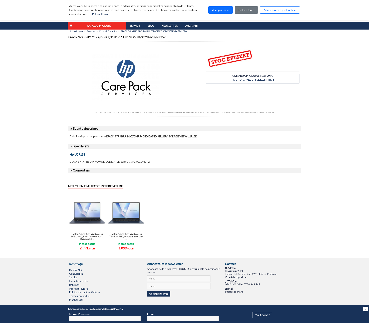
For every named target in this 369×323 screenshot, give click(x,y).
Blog (151, 25)
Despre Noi (75, 270)
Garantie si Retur (78, 281)
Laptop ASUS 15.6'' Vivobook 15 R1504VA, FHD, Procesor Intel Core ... (126, 236)
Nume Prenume (79, 314)
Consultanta (76, 273)
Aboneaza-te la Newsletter (165, 263)
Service (73, 277)
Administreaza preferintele (280, 10)
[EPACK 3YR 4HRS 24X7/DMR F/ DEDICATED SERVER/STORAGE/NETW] (126, 109)
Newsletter (170, 25)
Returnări (74, 284)
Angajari (191, 25)
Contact (230, 263)
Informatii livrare (78, 288)
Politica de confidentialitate (84, 292)
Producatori (76, 299)
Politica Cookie (100, 14)
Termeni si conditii (79, 295)
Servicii (135, 25)
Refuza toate (246, 10)
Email (150, 314)
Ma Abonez (262, 315)
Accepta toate (220, 10)
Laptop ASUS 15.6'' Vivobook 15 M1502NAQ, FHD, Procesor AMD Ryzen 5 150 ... (87, 236)
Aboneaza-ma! (158, 294)
